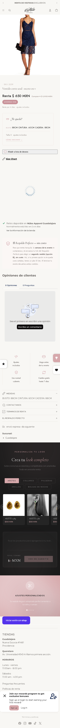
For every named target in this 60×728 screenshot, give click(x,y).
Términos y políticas (30, 717)
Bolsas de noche (38, 487)
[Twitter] (40, 723)
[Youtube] (30, 723)
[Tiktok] (35, 723)
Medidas (10, 393)
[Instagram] (25, 723)
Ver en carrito (38, 559)
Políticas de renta (11, 689)
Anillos (16, 487)
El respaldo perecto (13, 418)
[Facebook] (20, 723)
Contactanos (13, 405)
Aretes (12, 481)
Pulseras (46, 481)
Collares (28, 481)
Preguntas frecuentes (13, 683)
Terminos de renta (16, 411)
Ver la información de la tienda (20, 230)
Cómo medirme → (14, 140)
